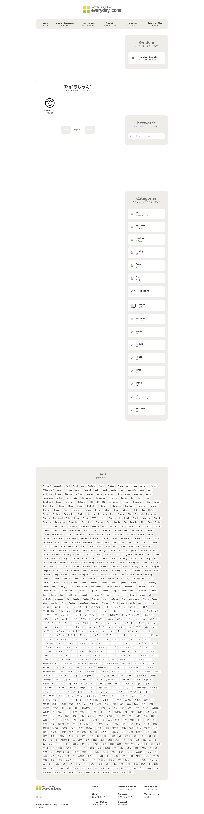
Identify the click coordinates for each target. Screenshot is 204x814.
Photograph (133, 562)
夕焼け (100, 716)
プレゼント (97, 679)
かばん (110, 619)
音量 (156, 768)
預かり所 (47, 772)
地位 (45, 716)
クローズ (91, 627)
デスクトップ (150, 651)
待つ (75, 724)
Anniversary (131, 486)
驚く (131, 772)
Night (156, 554)
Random (75, 570)
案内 (88, 740)
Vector (86, 599)
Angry (120, 486)
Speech (103, 583)
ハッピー (102, 667)
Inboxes (46, 538)
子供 (60, 720)
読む (77, 760)
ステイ (147, 639)
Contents (142, 506)
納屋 (45, 752)
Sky (127, 579)
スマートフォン (63, 647)
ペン (93, 683)
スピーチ (143, 643)
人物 (92, 704)
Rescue (147, 570)
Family (117, 522)
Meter (112, 550)
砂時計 (108, 748)
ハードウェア (95, 663)
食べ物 (115, 772)
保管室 (46, 708)
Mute (98, 554)
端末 (122, 748)
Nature (108, 554)
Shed (76, 579)
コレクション (150, 627)
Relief (126, 570)
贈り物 (136, 760)
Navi (116, 554)
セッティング (125, 647)
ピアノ (81, 671)
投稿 (155, 724)
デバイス (47, 655)
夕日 (82, 716)
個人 (77, 708)
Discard (121, 514)
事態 (79, 704)
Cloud (70, 506)
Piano (145, 562)
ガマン (120, 619)
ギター (67, 623)
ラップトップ (93, 696)
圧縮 (148, 712)
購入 (127, 760)
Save (94, 575)
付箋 (114, 704)
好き (53, 720)
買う (120, 760)
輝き (50, 764)
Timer (53, 595)
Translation (85, 595)
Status (46, 587)
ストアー (72, 643)
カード (65, 619)
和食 (133, 712)
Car (139, 498)
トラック (133, 655)
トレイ (46, 659)
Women (105, 603)
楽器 (102, 740)
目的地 (68, 748)
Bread (127, 494)
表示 (101, 756)
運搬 (115, 764)
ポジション (128, 683)
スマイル (91, 647)
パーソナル (81, 663)
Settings (46, 579)
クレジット (59, 627)
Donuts (46, 518)
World (124, 603)
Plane (68, 566)
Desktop (56, 514)
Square (133, 583)
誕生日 (68, 760)
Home (46, 534)
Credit (66, 510)
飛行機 (97, 772)
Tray (124, 595)
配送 (143, 764)
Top (61, 595)
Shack (56, 579)
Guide (54, 530)
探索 (81, 728)
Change (126, 502)
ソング (138, 647)
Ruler (73, 575)
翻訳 (121, 752)
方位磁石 (54, 732)
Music (79, 554)
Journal (136, 538)
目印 (60, 748)
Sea (122, 575)
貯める (85, 760)
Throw (154, 591)
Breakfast (138, 494)
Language (87, 542)
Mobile (143, 550)
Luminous (72, 546)
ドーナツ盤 (84, 655)
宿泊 (110, 720)
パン (111, 667)
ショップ (78, 639)
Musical (89, 554)
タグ (60, 651)
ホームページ (113, 683)
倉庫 (69, 708)
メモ (100, 692)
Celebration (113, 502)
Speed (113, 583)
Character (137, 502)
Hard (95, 530)
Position (86, 566)
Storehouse (129, 587)
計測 (131, 756)
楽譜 (110, 740)
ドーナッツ (71, 655)
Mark (123, 546)
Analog (111, 486)
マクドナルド (104, 688)
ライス (133, 692)
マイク (92, 688)
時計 (84, 736)
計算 (138, 756)
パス (56, 667)
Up (67, 599)
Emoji (135, 518)
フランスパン (70, 679)
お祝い (46, 619)
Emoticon (145, 518)
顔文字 (72, 772)
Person (100, 562)
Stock (71, 587)
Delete (46, 514)
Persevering (88, 562)
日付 (123, 732)
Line (136, 542)
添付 (90, 744)
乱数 (64, 704)
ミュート (154, 688)
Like (129, 542)
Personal (111, 562)
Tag (131, 591)
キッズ (76, 623)
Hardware (105, 530)
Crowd (88, 510)
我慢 (108, 724)
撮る (100, 728)
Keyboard (47, 542)
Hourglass (79, 534)
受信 (95, 712)
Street (151, 587)
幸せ (140, 720)
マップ (128, 688)
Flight (157, 522)
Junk (157, 538)
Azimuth (87, 490)
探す (73, 728)
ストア (61, 643)
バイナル (126, 663)
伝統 (129, 704)
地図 (53, 716)
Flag (150, 522)
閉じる (53, 768)
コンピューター (107, 631)
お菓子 (55, 619)
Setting (148, 575)
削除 (82, 712)
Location (154, 542)
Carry (58, 502)
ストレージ (117, 643)
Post (96, 566)
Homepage (57, 534)
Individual (58, 538)
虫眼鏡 (81, 756)
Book (99, 494)
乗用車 (55, 704)
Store (117, 587)
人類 (106, 704)
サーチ (121, 631)
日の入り (104, 732)
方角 (71, 732)
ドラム (155, 655)
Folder (54, 526)
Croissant (77, 510)
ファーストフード (152, 671)
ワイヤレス (107, 700)
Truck (132, 595)
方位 (45, 732)
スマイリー (79, 647)
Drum (76, 518)
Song (65, 583)
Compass (104, 506)
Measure (146, 546)
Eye (83, 522)
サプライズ (59, 635)
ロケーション (93, 700)
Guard (46, 530)
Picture (154, 562)
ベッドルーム (72, 683)
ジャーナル (134, 635)
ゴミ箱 (138, 627)
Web (64, 603)
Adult (75, 486)
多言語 (109, 716)
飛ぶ (81, 772)
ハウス (152, 663)
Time (45, 595)
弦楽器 (61, 724)
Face (109, 522)
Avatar (69, 490)
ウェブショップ (50, 615)
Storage (108, 587)
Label (64, 542)
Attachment (48, 490)
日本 (131, 732)
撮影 (107, 728)
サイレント (145, 631)
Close (61, 506)
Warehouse (134, 599)
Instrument (71, 538)
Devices (91, 514)
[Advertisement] (77, 54)
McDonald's (134, 546)
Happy (87, 530)
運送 (123, 764)
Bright (148, 494)
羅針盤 (106, 752)
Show (101, 579)
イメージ (102, 611)
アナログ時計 (49, 611)
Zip (139, 603)
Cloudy (80, 506)
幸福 (147, 720)
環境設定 (129, 744)
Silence (110, 579)
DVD (94, 518)
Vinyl (105, 599)
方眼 (64, 732)
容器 (102, 720)
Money (153, 550)
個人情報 (86, 708)
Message (103, 550)
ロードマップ (78, 700)
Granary (140, 526)
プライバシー (125, 675)
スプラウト (48, 647)
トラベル (144, 655)
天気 (146, 716)
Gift (122, 526)
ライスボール (146, 692)
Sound (74, 583)
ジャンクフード (63, 639)
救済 (131, 728)
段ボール (147, 740)
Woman (94, 603)
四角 (140, 712)
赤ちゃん (154, 760)
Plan (60, 566)
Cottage (47, 510)
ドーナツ (58, 655)
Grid (149, 526)
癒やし (46, 748)
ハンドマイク (132, 667)
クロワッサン (104, 627)
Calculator (100, 498)
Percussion (74, 562)
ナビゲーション (67, 659)
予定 (71, 704)
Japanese (125, 538)
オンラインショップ (130, 615)
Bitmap (90, 494)
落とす (61, 756)
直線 (92, 748)
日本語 (139, 732)
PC (155, 558)
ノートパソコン (126, 659)
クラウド (129, 623)
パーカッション (144, 659)
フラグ (153, 675)
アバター (80, 611)
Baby (97, 490)
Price (125, 566)
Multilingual (68, 554)
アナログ (143, 607)
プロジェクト (112, 679)
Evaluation (73, 522)
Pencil (53, 562)
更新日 (128, 736)
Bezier (58, 494)
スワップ (112, 647)
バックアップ (89, 667)
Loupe (54, 546)
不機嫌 (138, 700)
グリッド (140, 623)
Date (136, 510)
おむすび (114, 615)
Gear (104, 526)
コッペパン (119, 627)
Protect (56, 570)
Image (141, 534)
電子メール (113, 768)
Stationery (151, 583)
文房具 (147, 728)
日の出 (115, 732)
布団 (132, 720)
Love (62, 546)
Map (115, 546)
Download (58, 518)
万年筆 (119, 700)
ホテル (149, 683)
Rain (66, 570)
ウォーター (65, 615)
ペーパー (125, 679)
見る (108, 756)
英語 (53, 756)
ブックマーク (110, 675)
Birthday (79, 494)
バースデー (67, 663)
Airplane (91, 486)
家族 (95, 720)
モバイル (123, 692)
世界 (146, 700)
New (149, 554)
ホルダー (60, 688)
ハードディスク (111, 663)
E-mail (103, 518)
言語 (123, 756)
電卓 (102, 768)
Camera (124, 498)
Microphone (131, 550)
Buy (67, 498)
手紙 (123, 724)
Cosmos (153, 506)
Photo (121, 562)
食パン (106, 772)
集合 (77, 768)
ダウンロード (49, 651)
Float (45, 526)
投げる (147, 724)
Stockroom (82, 587)
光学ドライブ (133, 708)
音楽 (142, 768)
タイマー (148, 647)
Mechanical (64, 550)
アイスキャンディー (61, 607)
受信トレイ (105, 712)
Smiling (56, 583)
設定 (53, 760)
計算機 (147, 756)
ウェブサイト (152, 611)
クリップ (151, 623)
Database (126, 510)
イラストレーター (118, 611)
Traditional (71, 595)
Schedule (104, 575)
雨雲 (90, 768)
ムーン (46, 692)
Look (45, 546)
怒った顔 (84, 724)
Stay (54, 587)
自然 (150, 752)
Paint (114, 558)
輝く (58, 764)
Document (151, 514)
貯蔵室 (102, 760)
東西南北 (65, 740)
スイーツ (89, 639)
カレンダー (154, 619)
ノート (113, 659)
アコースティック (112, 607)
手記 (131, 724)
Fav (125, 522)
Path (141, 558)
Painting (123, 558)
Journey (147, 538)
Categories (70, 502)
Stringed (47, 591)
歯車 (138, 740)
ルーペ (135, 696)
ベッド (59, 683)
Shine (84, 579)
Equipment (60, 522)
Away (77, 490)
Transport (97, 595)
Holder (149, 530)
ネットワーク (100, 659)
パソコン (66, 667)
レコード (64, 700)
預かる (57, 772)
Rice (156, 570)
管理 (144, 748)
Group (157, 526)
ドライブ (121, 655)
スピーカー (130, 643)
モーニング (110, 692)
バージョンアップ (51, 663)
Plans (76, 566)
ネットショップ (84, 659)
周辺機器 (118, 712)
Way (45, 603)
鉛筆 (156, 764)
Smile (150, 579)
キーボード (48, 623)
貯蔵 (94, 760)
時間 (99, 736)
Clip (45, 506)
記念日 (156, 756)
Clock (53, 506)
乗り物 (46, 704)
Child (148, 502)
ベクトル (148, 679)
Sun (56, 591)
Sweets (123, 591)
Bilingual (68, 494)
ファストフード (61, 675)
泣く (60, 744)
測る (97, 744)
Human (100, 534)
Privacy (134, 566)
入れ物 (46, 712)
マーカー (72, 688)
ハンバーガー (148, 667)
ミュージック (140, 688)
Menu (92, 550)
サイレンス (132, 631)
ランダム (115, 696)
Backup (114, 490)
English (157, 518)
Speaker (93, 583)
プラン (57, 679)
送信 (93, 764)
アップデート (130, 607)
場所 (67, 716)
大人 (131, 716)
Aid (82, 486)
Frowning (84, 526)
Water (155, 599)
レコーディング (50, 700)
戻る (116, 724)
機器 (117, 740)
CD (91, 502)
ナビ (54, 659)
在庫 (155, 712)
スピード (154, 643)
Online (76, 558)
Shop (92, 579)
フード (138, 671)
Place (52, 566)
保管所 (55, 708)
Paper (133, 558)
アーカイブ (150, 603)
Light (121, 542)
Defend (151, 510)
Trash (107, 595)
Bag (122, 490)
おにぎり (102, 615)
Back (105, 490)
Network (139, 554)
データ (111, 651)
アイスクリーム (81, 607)
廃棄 (53, 724)
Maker (99, 546)
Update (75, 599)
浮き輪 (76, 744)
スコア (115, 639)
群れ (114, 752)
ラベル (105, 696)
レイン (145, 696)
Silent (120, 579)
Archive (143, 486)
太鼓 (45, 720)
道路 (136, 764)
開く (62, 768)
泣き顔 (51, 744)
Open (84, 558)
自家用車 (140, 752)
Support (93, 591)
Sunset (83, 591)
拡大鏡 (55, 728)
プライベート (141, 675)
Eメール (99, 522)
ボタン (139, 683)
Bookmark (109, 494)
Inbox (150, 534)
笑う (129, 748)
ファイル (47, 675)
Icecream (118, 534)
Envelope (47, 522)
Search (130, 575)
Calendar (113, 498)
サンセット (84, 635)
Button (59, 498)
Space (83, 583)
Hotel (68, 534)
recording (116, 570)
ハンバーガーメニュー (53, 671)
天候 (138, 716)
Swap (114, 591)
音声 (134, 768)
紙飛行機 (60, 752)
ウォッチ (78, 615)
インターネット (136, 611)
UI (150, 595)
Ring (56, 575)
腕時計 (130, 752)
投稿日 (46, 728)
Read (84, 570)
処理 (75, 712)
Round (64, 575)
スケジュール (103, 639)
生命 (138, 744)
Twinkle (141, 595)
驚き (124, 772)
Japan (114, 538)
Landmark (75, 542)
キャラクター (98, 623)
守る (75, 720)
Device (81, 514)
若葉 (45, 756)
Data (116, 510)
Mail (91, 546)
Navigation (127, 554)
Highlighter (137, 530)
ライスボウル (49, 696)
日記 (45, 736)
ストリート (103, 643)
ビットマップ (118, 671)
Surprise (104, 591)
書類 (144, 736)
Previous (116, 566)
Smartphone (138, 579)
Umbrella (47, 599)
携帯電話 (90, 728)
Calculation (86, 498)
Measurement (49, 550)
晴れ (106, 736)
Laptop (98, 542)
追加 (78, 764)
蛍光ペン (91, 756)
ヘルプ (84, 683)
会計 (121, 704)
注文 (67, 744)
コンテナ (47, 631)
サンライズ (97, 635)
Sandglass (83, 575)
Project (46, 570)
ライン (80, 696)
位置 (136, 704)
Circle (156, 502)
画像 (159, 744)
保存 (144, 704)
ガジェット (85, 619)
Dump (85, 518)
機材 (125, 740)
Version (95, 599)
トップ (111, 655)
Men (85, 550)
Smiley (46, 583)
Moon (45, 554)
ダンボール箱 (85, 651)
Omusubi (55, 558)
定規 (82, 720)
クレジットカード (76, 627)
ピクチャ (91, 671)
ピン (129, 671)
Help (126, 530)
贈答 (144, 760)
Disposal (139, 514)
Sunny (64, 591)
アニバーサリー (65, 611)
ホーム (101, 683)
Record (104, 570)
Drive (68, 518)
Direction (102, 514)
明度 (71, 736)
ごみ (129, 627)
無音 (105, 744)
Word (115, 603)
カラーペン (141, 619)
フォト (75, 675)
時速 (92, 736)
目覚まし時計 (81, 748)
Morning (56, 554)
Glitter (130, 526)
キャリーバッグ (114, 623)
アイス (46, 607)
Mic (120, 550)
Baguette (132, 490)
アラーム (91, 611)
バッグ (76, 667)
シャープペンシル (150, 635)
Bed (149, 490)
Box (120, 494)
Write (132, 603)
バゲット (47, 667)
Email (126, 518)
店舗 (45, 724)
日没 (148, 732)
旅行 (84, 732)
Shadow (66, 579)
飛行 (88, 772)
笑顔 (137, 748)
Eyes (90, 522)
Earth (111, 518)
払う (138, 724)
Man (108, 546)
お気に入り (148, 615)
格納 (80, 740)
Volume (114, 599)
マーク (82, 688)
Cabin (75, 498)
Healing (117, 530)
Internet (83, 538)
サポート (72, 635)
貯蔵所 (111, 760)
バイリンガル (139, 663)
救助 (124, 728)
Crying (97, 510)
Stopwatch (96, 587)
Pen (45, 562)
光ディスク (119, 708)
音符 (149, 768)
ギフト (86, 623)
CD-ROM (100, 502)
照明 (112, 744)
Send (139, 575)
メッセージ (78, 692)
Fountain (73, 526)
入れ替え (156, 708)
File (142, 522)
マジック (117, 688)
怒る (101, 724)
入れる (146, 708)
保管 (151, 704)
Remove (137, 570)
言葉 (116, 756)
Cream (57, 510)
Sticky (62, 587)
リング (126, 696)
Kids (57, 542)
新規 (155, 728)
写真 (60, 712)
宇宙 (67, 720)
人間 (99, 704)
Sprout (123, 583)
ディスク (137, 651)
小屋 (125, 720)
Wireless (84, 603)
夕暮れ (91, 716)
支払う (115, 728)
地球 (60, 716)
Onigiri (66, 558)
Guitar (64, 530)
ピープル (70, 671)
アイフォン (96, 607)
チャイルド (99, 651)
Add (68, 486)
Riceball (46, 575)
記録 (45, 760)
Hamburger (75, 530)
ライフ (71, 696)
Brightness (48, 498)
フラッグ (47, 679)
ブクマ (97, 675)
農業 (71, 764)
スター (124, 639)
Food (63, 526)
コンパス (93, 631)
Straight (141, 587)
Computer (117, 506)
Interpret (94, 538)
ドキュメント (98, 655)
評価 (60, 760)
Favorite (134, 522)
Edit (119, 518)
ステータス (136, 639)
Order (93, 558)
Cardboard (48, 502)
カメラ (129, 619)
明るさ (63, 736)
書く (136, 736)
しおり (122, 635)
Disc (112, 514)
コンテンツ (59, 631)
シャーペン (48, 639)
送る (86, 764)
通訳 (101, 764)
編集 (97, 752)
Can (133, 498)
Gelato (113, 526)
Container (129, 506)
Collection (92, 506)
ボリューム (48, 688)
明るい (53, 736)
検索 (95, 740)
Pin (44, 566)
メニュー (91, 692)
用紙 (146, 744)
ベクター (137, 679)
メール (67, 692)
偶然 (103, 708)
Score (114, 575)
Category (82, 502)
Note (45, 558)
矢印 (100, 748)
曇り (114, 736)
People (62, 562)
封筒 (117, 720)
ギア (58, 623)
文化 (139, 728)
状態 (119, 744)
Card (147, 498)
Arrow (153, 486)
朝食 (45, 740)
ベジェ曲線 (48, 683)
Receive (94, 570)
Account (47, 486)
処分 (67, 712)
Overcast (104, 558)
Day (143, 510)
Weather (54, 603)
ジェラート (111, 635)
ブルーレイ (84, 679)
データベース (123, 651)
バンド (120, 667)
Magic (83, 546)
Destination (69, 514)
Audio (60, 490)
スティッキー (49, 643)
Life (114, 542)
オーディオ (90, 615)
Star (141, 583)
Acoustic (58, 486)
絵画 (84, 752)
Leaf (107, 542)
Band (142, 490)
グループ (47, 627)
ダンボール (71, 651)
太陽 (153, 716)
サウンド (47, 635)
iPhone (105, 538)
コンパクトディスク (77, 631)
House (91, 534)
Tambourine (142, 591)
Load (144, 542)
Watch (146, 599)
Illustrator (130, 534)
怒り (94, 724)
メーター (56, 692)
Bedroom (47, 494)
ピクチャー (103, 671)
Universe (59, 599)
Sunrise (73, 591)
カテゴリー (99, 619)
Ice (108, 534)
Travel (116, 595)
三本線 (128, 700)
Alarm (101, 486)
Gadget (95, 526)
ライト (61, 696)
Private (145, 566)
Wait (124, 599)
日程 (155, 732)
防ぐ (69, 768)
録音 (45, 768)
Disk (130, 514)
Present (104, 566)
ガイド (74, 619)
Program (155, 566)
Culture (107, 510)
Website (73, 603)
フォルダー (86, 675)
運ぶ (108, 764)
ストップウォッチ (87, 643)
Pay (148, 558)
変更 (75, 716)
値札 (96, 708)
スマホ (101, 647)
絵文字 (76, 752)
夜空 (123, 716)
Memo (76, 550)
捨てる (65, 728)
